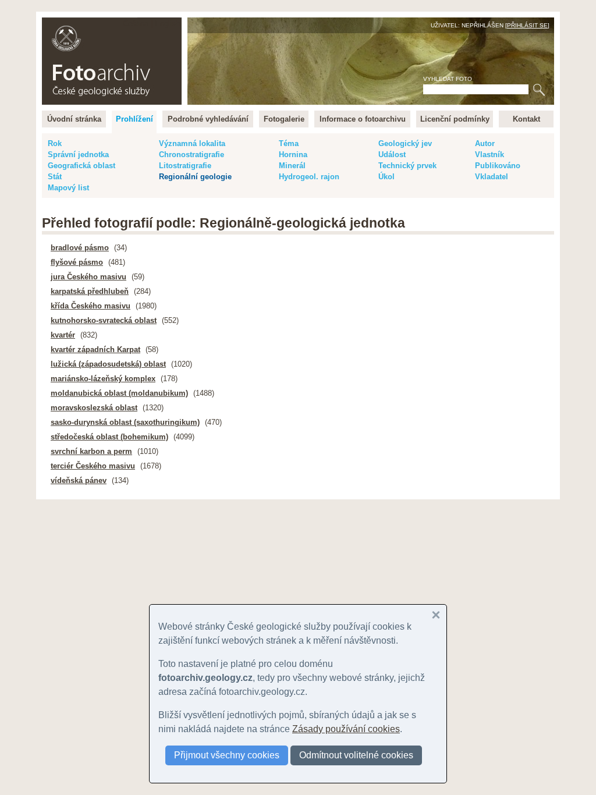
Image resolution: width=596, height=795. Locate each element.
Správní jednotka (78, 154)
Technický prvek (407, 165)
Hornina (293, 154)
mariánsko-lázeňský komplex (103, 378)
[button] (436, 615)
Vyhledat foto (447, 79)
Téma (289, 143)
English (167, 23)
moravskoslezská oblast (94, 407)
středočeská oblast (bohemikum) (109, 436)
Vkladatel (491, 176)
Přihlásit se (527, 25)
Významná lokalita (192, 143)
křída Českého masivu (90, 305)
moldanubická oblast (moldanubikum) (119, 393)
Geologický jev (405, 143)
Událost (392, 154)
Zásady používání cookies (346, 729)
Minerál (292, 165)
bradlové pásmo (80, 247)
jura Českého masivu (88, 276)
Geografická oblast (81, 165)
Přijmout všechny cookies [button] (226, 755)
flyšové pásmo (77, 262)
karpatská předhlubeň (90, 291)
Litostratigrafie (185, 165)
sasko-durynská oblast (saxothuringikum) (125, 422)
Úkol (386, 176)
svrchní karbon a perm (91, 451)
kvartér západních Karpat (95, 349)
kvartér (63, 335)
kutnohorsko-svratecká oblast (104, 320)
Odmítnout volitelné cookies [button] (356, 755)
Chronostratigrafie (191, 154)
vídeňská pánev (79, 480)
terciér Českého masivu (93, 466)
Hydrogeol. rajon (309, 176)
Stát (55, 176)
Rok (55, 143)
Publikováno (497, 165)
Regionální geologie (195, 176)
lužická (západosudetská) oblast (108, 364)
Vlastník (489, 154)
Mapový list (68, 187)
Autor (485, 143)
